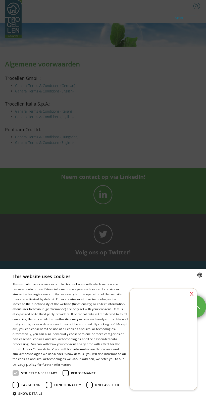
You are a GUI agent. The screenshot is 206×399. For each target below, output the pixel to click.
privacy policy (24, 364)
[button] (71, 393)
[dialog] (103, 199)
